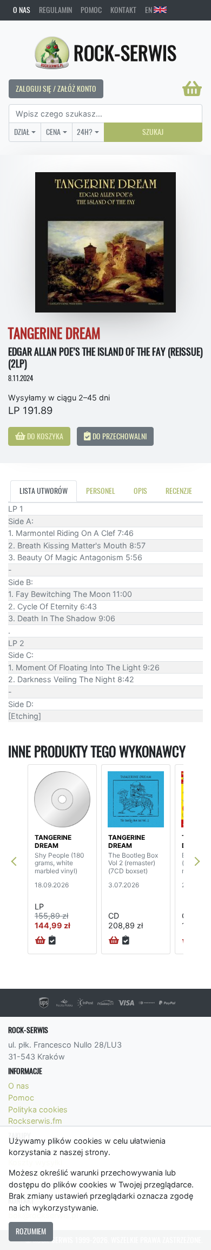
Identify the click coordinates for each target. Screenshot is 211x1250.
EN (149, 9)
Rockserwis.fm (35, 1120)
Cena (53, 131)
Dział (22, 131)
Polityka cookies (38, 1109)
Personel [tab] (100, 490)
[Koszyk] (192, 88)
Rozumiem (31, 1231)
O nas (21, 9)
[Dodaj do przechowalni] (52, 940)
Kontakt (123, 9)
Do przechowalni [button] (119, 436)
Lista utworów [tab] (43, 490)
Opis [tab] (140, 490)
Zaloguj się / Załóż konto (56, 88)
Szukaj (152, 131)
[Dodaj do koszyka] (40, 940)
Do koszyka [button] (44, 436)
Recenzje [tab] (179, 490)
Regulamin (55, 9)
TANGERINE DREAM (53, 841)
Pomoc (91, 9)
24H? (85, 131)
